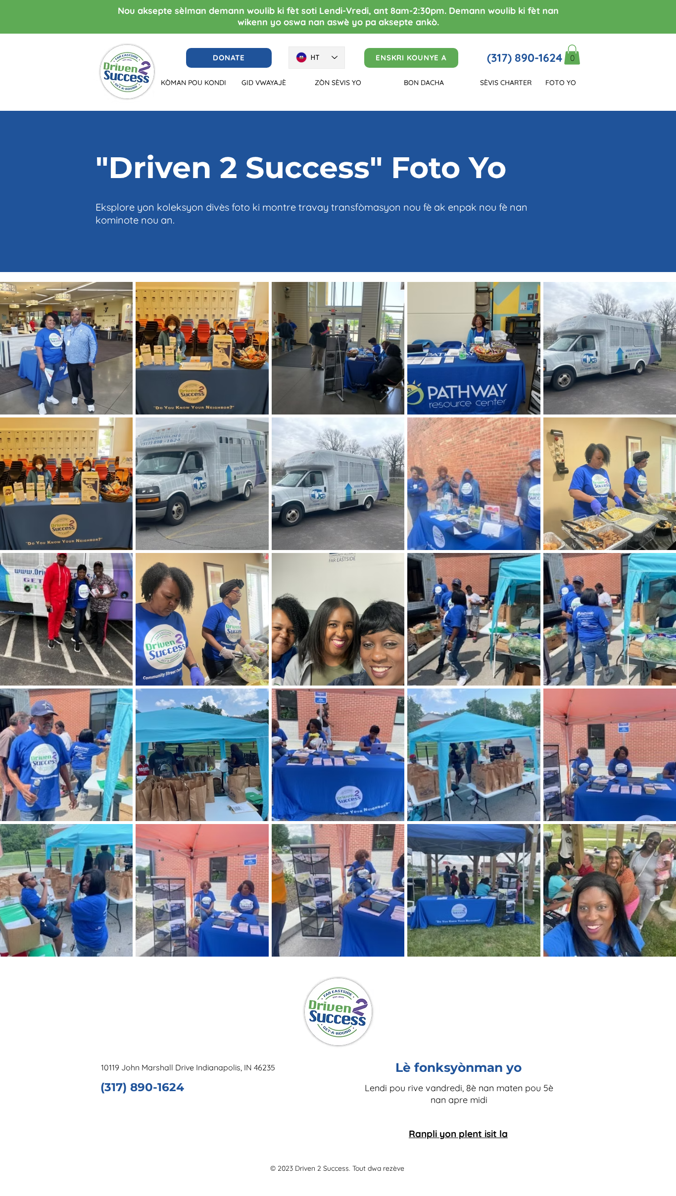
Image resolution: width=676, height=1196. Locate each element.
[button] (572, 55)
